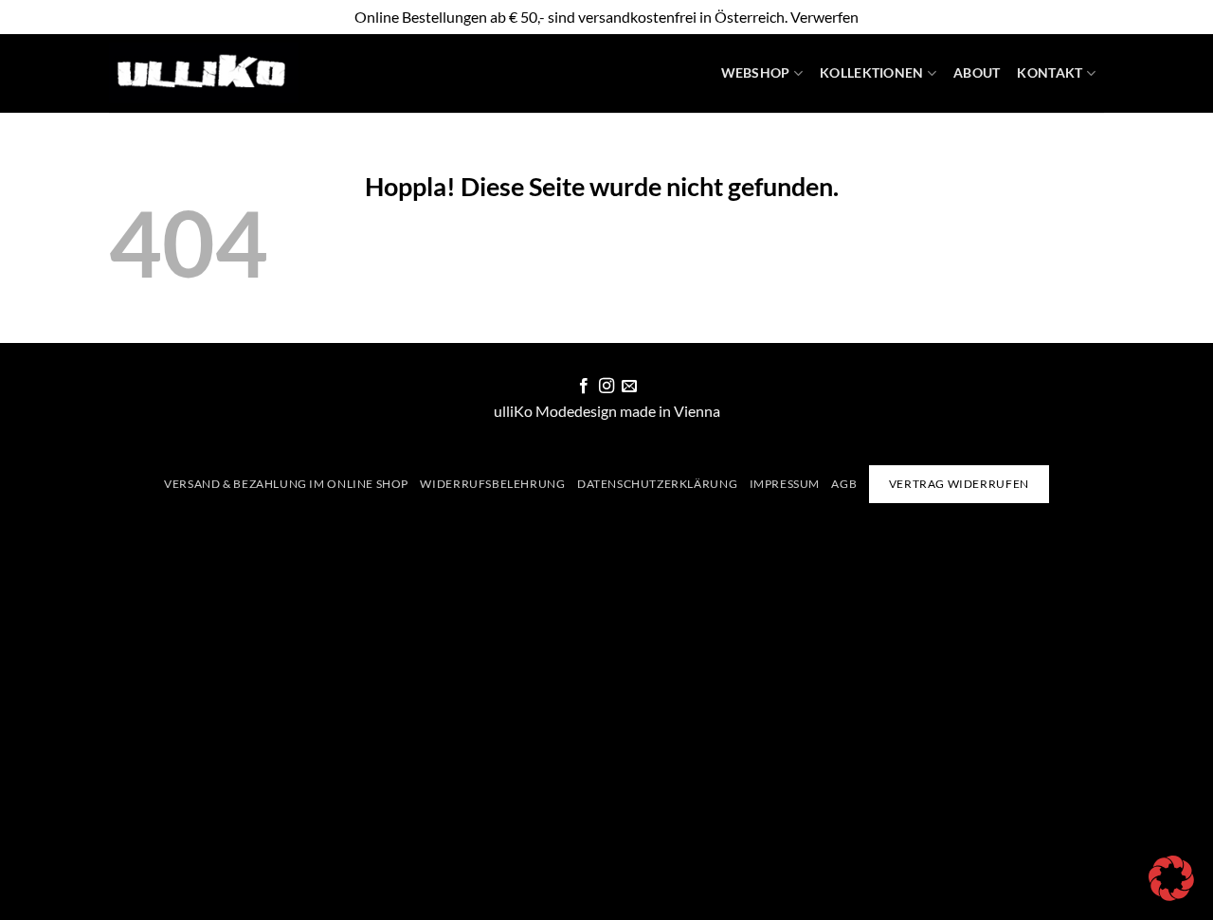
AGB (844, 484)
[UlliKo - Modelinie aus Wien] (204, 73)
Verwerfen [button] (824, 17)
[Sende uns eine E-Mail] (629, 386)
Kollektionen (871, 72)
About (976, 72)
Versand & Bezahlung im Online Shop (286, 484)
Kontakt (1049, 72)
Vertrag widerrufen (959, 484)
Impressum (785, 484)
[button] (1171, 878)
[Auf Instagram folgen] (606, 386)
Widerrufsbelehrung (492, 484)
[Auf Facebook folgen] (582, 386)
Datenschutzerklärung (657, 484)
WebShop (755, 72)
